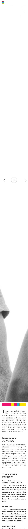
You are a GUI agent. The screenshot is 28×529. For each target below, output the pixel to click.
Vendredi (9, 418)
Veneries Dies (20, 444)
